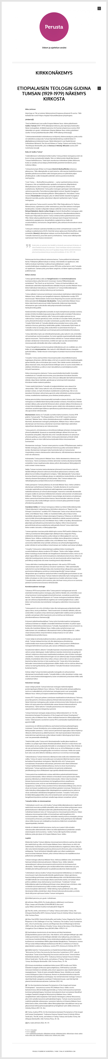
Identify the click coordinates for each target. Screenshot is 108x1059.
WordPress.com (70, 1051)
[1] (26, 898)
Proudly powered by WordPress (42, 1051)
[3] (38, 148)
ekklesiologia (70, 1033)
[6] (48, 617)
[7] (73, 693)
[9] (47, 737)
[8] (34, 722)
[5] (63, 571)
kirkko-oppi (32, 1035)
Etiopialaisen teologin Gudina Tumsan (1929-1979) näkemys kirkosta (54, 93)
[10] (78, 753)
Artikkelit (33, 1031)
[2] (71, 132)
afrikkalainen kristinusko (36, 1033)
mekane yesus (48, 1035)
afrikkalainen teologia (49, 1033)
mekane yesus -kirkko (59, 1035)
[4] (39, 233)
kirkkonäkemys (40, 1035)
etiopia (76, 1033)
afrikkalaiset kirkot (61, 1033)
